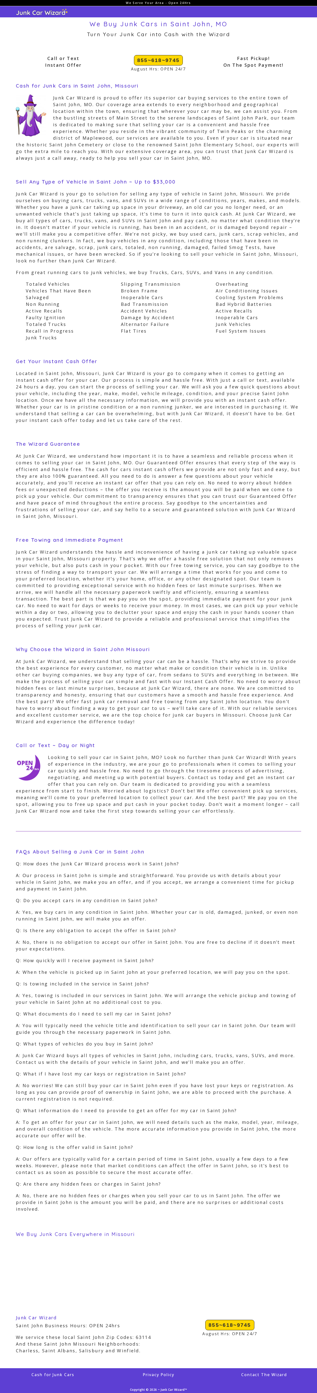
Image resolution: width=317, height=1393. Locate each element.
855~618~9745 (158, 60)
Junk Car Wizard (36, 1318)
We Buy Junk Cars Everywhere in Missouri (75, 1234)
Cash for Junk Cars (52, 1374)
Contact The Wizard (264, 1374)
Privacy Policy (158, 1374)
